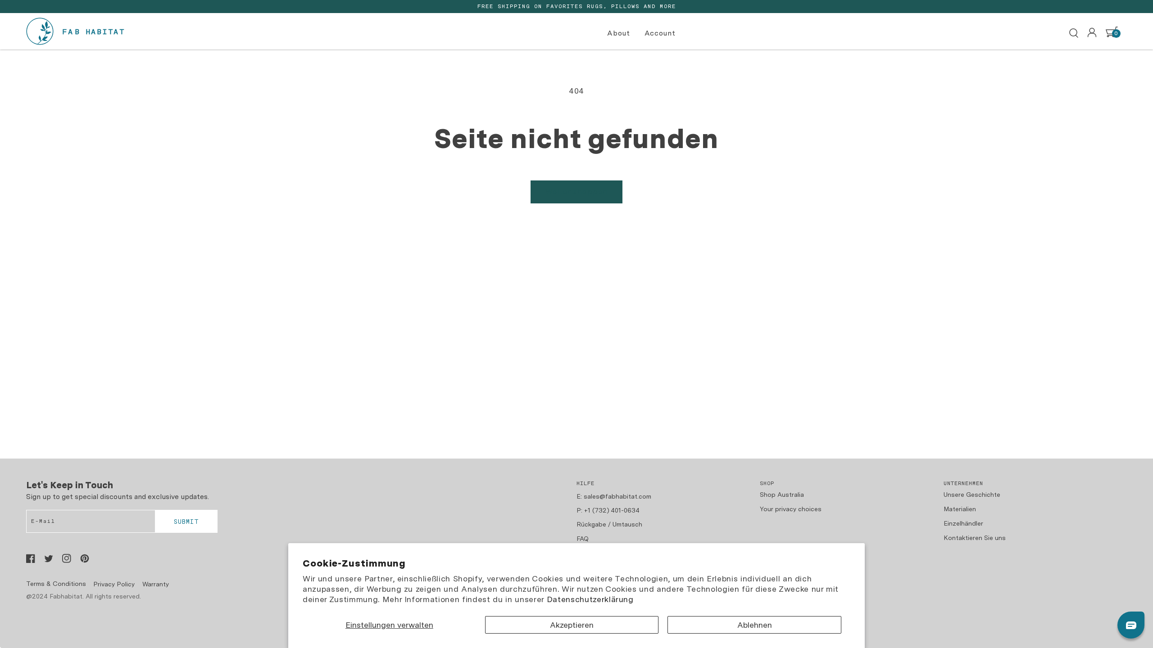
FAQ (582, 538)
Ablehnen (754, 625)
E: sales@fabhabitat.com (613, 496)
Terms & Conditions (56, 583)
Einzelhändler (963, 523)
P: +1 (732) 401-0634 (608, 510)
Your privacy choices (791, 509)
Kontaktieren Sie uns (975, 537)
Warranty (155, 584)
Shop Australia (782, 494)
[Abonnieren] (186, 521)
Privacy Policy (114, 584)
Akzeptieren (572, 625)
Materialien (960, 509)
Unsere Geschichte (972, 494)
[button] (619, 33)
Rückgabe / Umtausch (609, 524)
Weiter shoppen (576, 191)
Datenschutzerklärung (590, 599)
